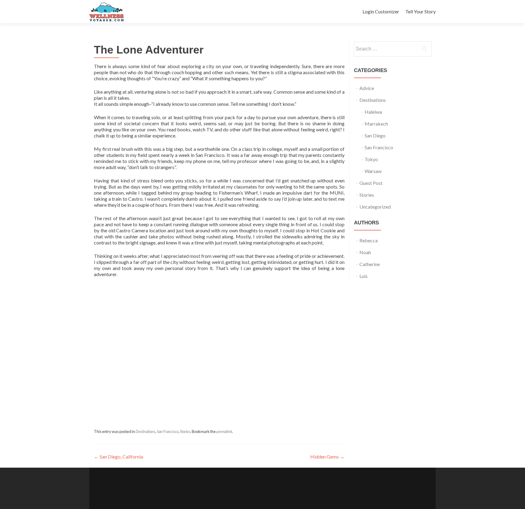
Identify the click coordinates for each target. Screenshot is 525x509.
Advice (366, 88)
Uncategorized (375, 206)
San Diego (375, 135)
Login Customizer (380, 11)
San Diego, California (118, 456)
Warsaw (373, 171)
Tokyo (371, 159)
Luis (363, 276)
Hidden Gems (327, 456)
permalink (224, 431)
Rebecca (368, 240)
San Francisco (167, 431)
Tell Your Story (420, 11)
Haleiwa (373, 112)
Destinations (145, 431)
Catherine (369, 264)
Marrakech (376, 123)
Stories (185, 431)
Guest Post (371, 183)
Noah (365, 252)
